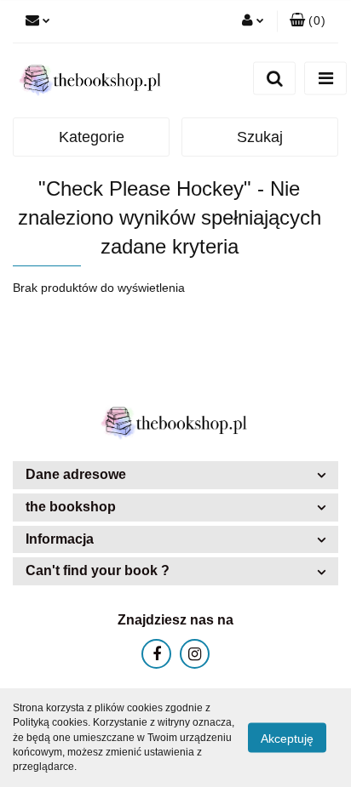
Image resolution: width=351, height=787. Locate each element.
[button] (175, 475)
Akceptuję (287, 738)
